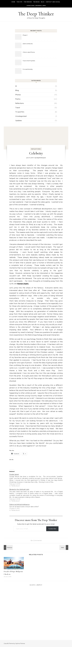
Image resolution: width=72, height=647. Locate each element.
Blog (42, 2)
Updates (18, 120)
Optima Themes (20, 643)
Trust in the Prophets (29, 60)
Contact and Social (53, 2)
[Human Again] (8, 547)
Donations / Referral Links (36, 5)
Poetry (17, 99)
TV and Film (19, 112)
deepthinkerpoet (41, 158)
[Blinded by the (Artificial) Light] (36, 495)
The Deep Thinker (36, 14)
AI (16, 86)
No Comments (36, 540)
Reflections (19, 103)
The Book (36, 2)
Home (13, 2)
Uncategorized (21, 116)
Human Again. (23, 284)
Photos (18, 95)
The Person (28, 2)
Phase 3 (25, 35)
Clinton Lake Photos (29, 52)
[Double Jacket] (36, 480)
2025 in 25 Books (28, 43)
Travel (17, 108)
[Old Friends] (64, 547)
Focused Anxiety (28, 69)
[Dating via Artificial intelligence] (36, 507)
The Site (19, 2)
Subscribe (52, 529)
